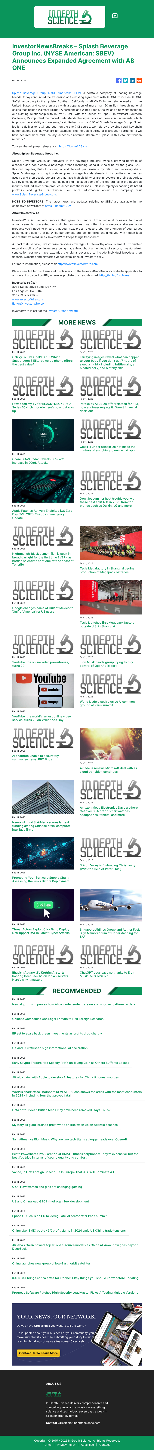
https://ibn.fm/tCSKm (73, 146)
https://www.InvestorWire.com (77, 264)
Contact (104, 1444)
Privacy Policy (66, 1444)
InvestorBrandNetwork (63, 311)
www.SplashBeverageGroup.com (34, 194)
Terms (47, 1444)
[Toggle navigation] (115, 15)
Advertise (87, 1444)
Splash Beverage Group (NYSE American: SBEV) (46, 93)
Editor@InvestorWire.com (29, 303)
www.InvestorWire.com (27, 299)
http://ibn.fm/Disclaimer (115, 275)
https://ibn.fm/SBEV (58, 206)
